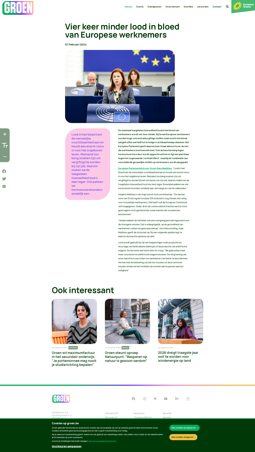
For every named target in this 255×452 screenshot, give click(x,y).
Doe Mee (188, 6)
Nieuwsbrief (111, 417)
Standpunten (155, 6)
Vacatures (139, 413)
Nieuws (128, 6)
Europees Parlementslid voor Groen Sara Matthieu (145, 168)
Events (140, 6)
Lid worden (203, 6)
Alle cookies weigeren (182, 437)
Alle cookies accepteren (183, 427)
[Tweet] (4, 179)
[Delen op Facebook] (4, 171)
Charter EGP (111, 413)
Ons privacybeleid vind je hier (102, 441)
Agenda (167, 417)
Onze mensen (172, 6)
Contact (216, 6)
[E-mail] (4, 186)
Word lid (167, 413)
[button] (227, 7)
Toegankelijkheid (143, 417)
